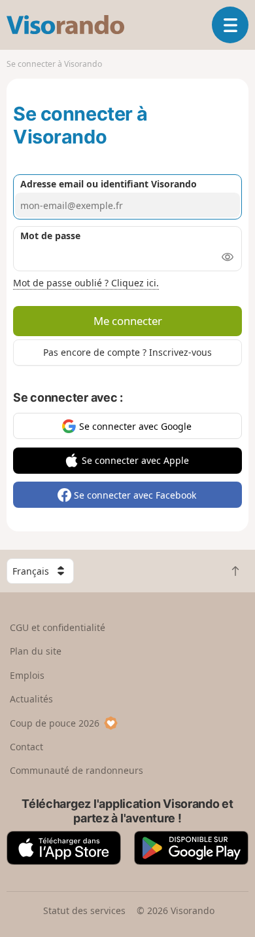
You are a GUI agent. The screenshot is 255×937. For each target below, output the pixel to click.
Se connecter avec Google (135, 426)
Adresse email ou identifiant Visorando (108, 184)
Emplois (27, 675)
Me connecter (128, 320)
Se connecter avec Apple (135, 460)
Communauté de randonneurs (76, 770)
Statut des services (84, 910)
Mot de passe (50, 235)
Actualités (31, 699)
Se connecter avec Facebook (135, 495)
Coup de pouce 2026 (54, 723)
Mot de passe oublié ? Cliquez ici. (86, 283)
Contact (26, 746)
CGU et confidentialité (57, 627)
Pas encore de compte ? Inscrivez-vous (127, 352)
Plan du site (35, 651)
